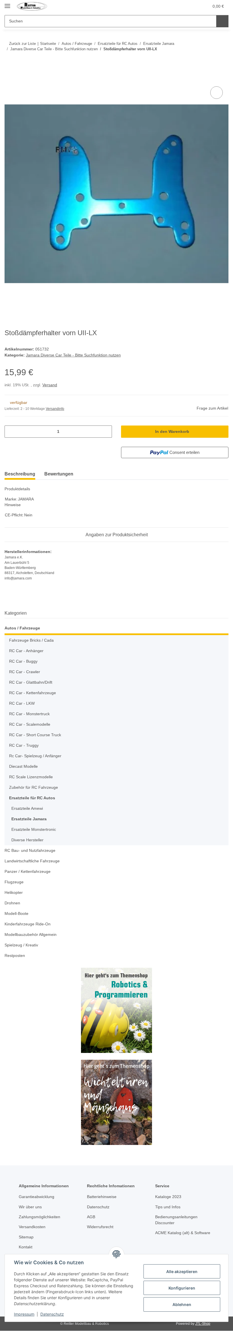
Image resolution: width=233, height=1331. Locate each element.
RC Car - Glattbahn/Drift (30, 682)
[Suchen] (222, 21)
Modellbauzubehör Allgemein (31, 934)
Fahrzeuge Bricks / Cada (31, 640)
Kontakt (25, 1247)
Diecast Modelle (23, 766)
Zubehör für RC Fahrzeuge (33, 787)
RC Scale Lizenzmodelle (31, 777)
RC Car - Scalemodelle (29, 724)
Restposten (15, 955)
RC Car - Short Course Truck (35, 735)
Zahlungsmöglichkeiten (39, 1217)
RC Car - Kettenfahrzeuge (32, 692)
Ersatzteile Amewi (27, 808)
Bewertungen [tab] (58, 474)
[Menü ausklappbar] (7, 3)
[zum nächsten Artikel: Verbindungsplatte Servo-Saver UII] (222, 60)
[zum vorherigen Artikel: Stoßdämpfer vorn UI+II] (210, 60)
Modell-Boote (16, 913)
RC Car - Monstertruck (29, 714)
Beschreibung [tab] (20, 474)
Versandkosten (32, 1226)
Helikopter (14, 892)
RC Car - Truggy (24, 745)
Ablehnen (181, 1304)
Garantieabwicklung (36, 1196)
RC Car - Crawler (24, 671)
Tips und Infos (167, 1207)
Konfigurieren (181, 1288)
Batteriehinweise (101, 1196)
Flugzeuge (14, 882)
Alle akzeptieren (181, 1271)
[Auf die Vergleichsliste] (216, 92)
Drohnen (12, 903)
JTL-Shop (202, 1324)
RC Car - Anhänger (26, 650)
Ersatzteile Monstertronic (33, 829)
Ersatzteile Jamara (29, 819)
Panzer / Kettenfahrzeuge (28, 871)
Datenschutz (52, 1314)
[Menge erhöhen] (105, 431)
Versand (49, 385)
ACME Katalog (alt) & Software (182, 1232)
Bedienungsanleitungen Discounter (176, 1220)
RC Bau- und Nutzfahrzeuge (30, 850)
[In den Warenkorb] (9, 79)
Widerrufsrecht (100, 1226)
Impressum (24, 1314)
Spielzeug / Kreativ (21, 945)
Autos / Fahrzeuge (22, 628)
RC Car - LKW (22, 703)
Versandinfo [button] (55, 409)
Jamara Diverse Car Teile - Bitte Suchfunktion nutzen (73, 355)
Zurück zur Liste (22, 43)
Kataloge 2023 (168, 1196)
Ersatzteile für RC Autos (32, 798)
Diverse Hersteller (27, 840)
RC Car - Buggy (23, 661)
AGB (91, 1217)
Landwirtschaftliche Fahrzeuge (32, 861)
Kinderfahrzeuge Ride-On (28, 924)
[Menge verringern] (11, 431)
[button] (192, 6)
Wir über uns (30, 1207)
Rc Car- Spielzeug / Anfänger (35, 756)
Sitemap (26, 1237)
